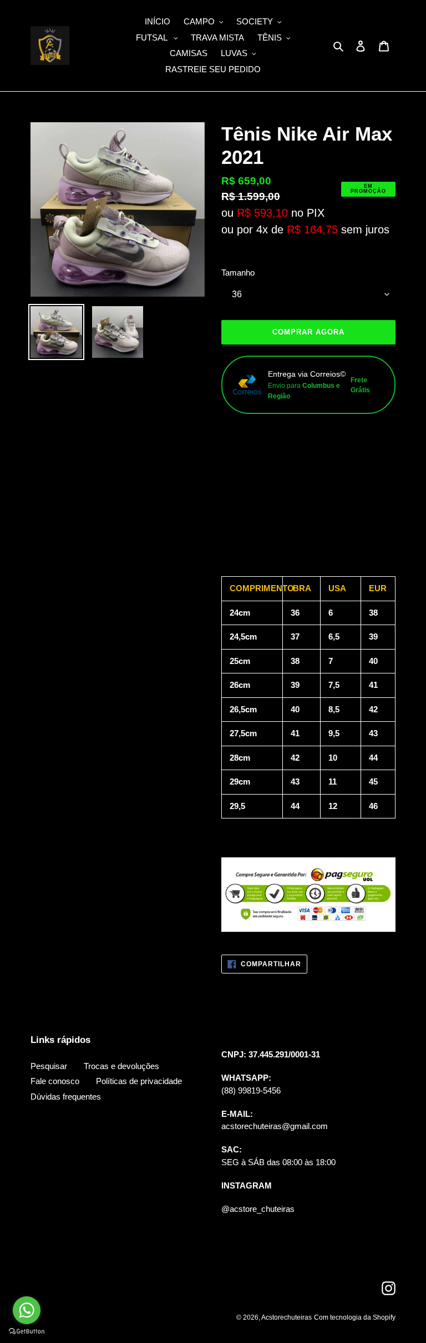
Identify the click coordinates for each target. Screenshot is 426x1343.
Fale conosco (55, 1081)
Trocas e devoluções (121, 1066)
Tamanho (238, 272)
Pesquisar (49, 1066)
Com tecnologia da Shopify (354, 1317)
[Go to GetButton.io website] (26, 1331)
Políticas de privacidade (139, 1081)
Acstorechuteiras (286, 1317)
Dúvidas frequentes (66, 1096)
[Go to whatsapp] (26, 1310)
